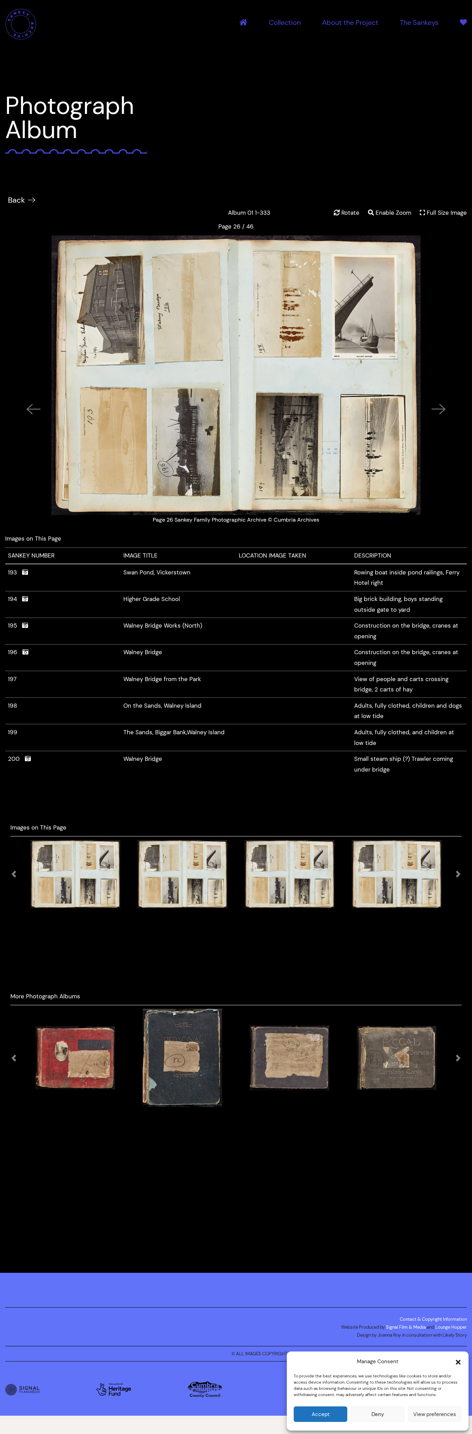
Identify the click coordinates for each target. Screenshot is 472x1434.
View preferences (434, 1414)
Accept (321, 1414)
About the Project (350, 23)
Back (16, 200)
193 (15, 572)
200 (16, 758)
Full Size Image (446, 212)
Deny (377, 1414)
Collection (285, 23)
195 (15, 625)
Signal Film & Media (406, 1323)
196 (15, 652)
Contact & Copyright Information (433, 1315)
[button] (458, 1361)
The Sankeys (419, 23)
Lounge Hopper (451, 1323)
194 (15, 598)
